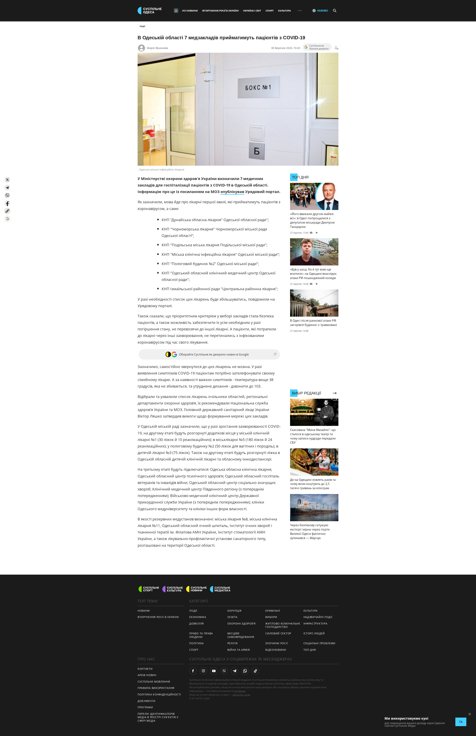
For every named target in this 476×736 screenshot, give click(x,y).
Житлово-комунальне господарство (282, 625)
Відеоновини (275, 649)
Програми (145, 707)
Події (142, 26)
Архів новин (147, 675)
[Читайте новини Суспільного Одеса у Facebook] (193, 671)
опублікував (232, 191)
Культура (284, 10)
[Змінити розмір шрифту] (336, 48)
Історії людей (314, 633)
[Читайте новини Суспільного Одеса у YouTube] (214, 671)
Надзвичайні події (317, 617)
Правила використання (156, 688)
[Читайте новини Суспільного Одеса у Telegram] (234, 671)
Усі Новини (190, 10)
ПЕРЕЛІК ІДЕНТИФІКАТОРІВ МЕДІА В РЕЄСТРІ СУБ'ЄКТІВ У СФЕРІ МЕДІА (158, 717)
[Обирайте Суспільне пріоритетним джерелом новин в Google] (7, 219)
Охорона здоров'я (241, 623)
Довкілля (196, 623)
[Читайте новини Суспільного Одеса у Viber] (224, 671)
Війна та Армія (238, 649)
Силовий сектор (278, 633)
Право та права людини (201, 635)
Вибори (271, 617)
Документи (146, 701)
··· (300, 10)
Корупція (234, 610)
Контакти (145, 668)
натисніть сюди (241, 694)
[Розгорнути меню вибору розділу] (176, 10)
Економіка (197, 617)
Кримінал (272, 610)
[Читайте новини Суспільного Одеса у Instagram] (203, 671)
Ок (461, 721)
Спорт (270, 10)
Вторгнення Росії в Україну (220, 10)
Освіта (232, 617)
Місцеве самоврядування (240, 635)
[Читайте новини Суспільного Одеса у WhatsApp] (245, 671)
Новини (144, 610)
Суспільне (239, 691)
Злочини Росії (276, 643)
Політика (196, 643)
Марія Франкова (157, 48)
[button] (7, 179)
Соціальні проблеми (319, 643)
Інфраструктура (315, 623)
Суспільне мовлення (154, 681)
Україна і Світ (252, 10)
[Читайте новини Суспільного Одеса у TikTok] (255, 671)
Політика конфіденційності (159, 694)
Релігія (232, 643)
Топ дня (309, 649)
